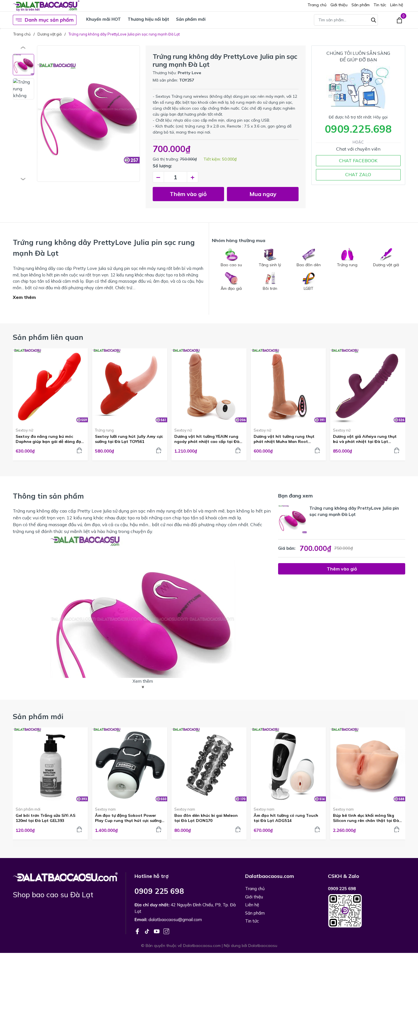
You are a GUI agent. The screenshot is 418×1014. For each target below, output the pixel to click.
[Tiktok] (147, 931)
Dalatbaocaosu (262, 945)
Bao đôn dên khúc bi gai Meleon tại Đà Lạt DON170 (206, 818)
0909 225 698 (159, 891)
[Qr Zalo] (366, 911)
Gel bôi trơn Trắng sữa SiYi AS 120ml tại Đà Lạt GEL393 (45, 818)
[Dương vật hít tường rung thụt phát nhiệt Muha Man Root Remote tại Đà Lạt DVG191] (288, 385)
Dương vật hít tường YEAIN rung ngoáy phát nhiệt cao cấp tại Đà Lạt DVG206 (206, 439)
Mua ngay (262, 193)
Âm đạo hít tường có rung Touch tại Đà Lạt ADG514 (286, 818)
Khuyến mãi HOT (103, 19)
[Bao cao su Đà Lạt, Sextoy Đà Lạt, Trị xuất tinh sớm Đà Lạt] (65, 876)
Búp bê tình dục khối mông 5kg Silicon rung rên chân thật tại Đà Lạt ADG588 (366, 818)
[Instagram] (166, 931)
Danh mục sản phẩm (49, 20)
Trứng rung (104, 430)
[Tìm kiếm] (373, 19)
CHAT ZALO (358, 174)
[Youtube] (157, 931)
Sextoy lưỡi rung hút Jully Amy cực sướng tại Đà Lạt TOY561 (129, 439)
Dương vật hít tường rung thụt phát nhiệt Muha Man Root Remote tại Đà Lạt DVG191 (284, 439)
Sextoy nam (105, 809)
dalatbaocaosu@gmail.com (175, 919)
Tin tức (380, 4)
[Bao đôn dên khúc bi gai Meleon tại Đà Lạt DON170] (209, 764)
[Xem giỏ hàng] (399, 20)
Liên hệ (396, 4)
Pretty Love (189, 72)
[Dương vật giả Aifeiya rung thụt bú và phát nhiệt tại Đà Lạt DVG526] (367, 385)
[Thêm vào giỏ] (79, 450)
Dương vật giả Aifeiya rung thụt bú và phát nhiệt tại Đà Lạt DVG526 (365, 439)
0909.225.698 (358, 128)
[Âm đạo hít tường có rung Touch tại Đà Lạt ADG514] (288, 764)
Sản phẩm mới (191, 19)
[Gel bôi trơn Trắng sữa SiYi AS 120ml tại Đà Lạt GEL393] (50, 764)
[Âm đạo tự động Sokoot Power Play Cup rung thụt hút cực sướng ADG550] (129, 764)
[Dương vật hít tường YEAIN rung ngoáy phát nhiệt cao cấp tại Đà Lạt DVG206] (209, 385)
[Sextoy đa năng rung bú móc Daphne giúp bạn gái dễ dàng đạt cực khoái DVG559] (50, 385)
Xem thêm (24, 297)
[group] (88, 114)
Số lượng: (162, 165)
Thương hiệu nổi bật (148, 19)
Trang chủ (317, 4)
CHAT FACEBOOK (358, 160)
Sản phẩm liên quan (48, 337)
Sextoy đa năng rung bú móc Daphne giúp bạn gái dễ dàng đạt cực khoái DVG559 (49, 439)
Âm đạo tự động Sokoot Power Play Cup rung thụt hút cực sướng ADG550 (128, 818)
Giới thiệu (338, 4)
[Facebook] (137, 931)
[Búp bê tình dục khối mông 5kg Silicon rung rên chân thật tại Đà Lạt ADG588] (367, 764)
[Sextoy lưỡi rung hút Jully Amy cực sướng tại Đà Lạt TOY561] (129, 385)
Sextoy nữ (24, 430)
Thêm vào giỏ (188, 193)
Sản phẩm (360, 4)
